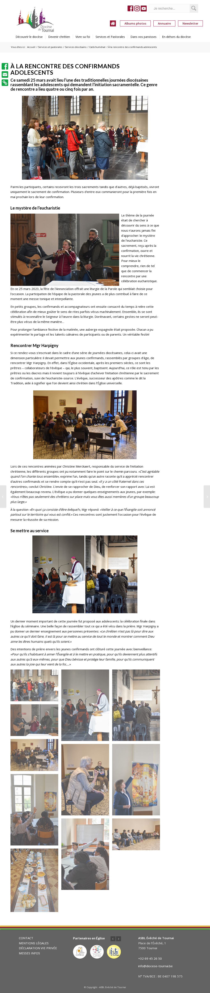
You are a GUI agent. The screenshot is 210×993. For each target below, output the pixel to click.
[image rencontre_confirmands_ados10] (35, 687)
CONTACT (26, 938)
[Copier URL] (5, 83)
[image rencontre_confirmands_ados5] (86, 781)
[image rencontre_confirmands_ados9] (86, 707)
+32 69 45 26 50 (150, 958)
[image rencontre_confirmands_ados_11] (35, 882)
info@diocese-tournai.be (155, 966)
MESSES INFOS (29, 953)
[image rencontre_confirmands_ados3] (35, 811)
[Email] (5, 74)
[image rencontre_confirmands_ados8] (137, 707)
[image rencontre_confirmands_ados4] (137, 781)
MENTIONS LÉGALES (34, 943)
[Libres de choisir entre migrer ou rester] (3, 496)
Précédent (113, 938)
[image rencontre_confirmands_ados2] (86, 855)
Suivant (118, 938)
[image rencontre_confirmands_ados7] (35, 721)
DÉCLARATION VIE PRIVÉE (38, 948)
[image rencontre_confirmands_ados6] (35, 756)
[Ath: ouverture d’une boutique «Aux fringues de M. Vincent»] (207, 496)
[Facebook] (5, 66)
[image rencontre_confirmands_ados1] (137, 835)
